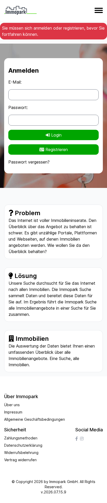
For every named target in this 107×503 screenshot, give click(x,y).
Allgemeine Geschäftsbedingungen (34, 419)
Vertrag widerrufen (20, 460)
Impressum (13, 412)
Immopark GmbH (63, 481)
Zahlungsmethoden (20, 438)
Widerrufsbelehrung (21, 452)
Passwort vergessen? (29, 162)
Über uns (12, 405)
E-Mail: (15, 82)
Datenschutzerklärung (23, 445)
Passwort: (18, 107)
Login (56, 135)
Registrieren (56, 149)
